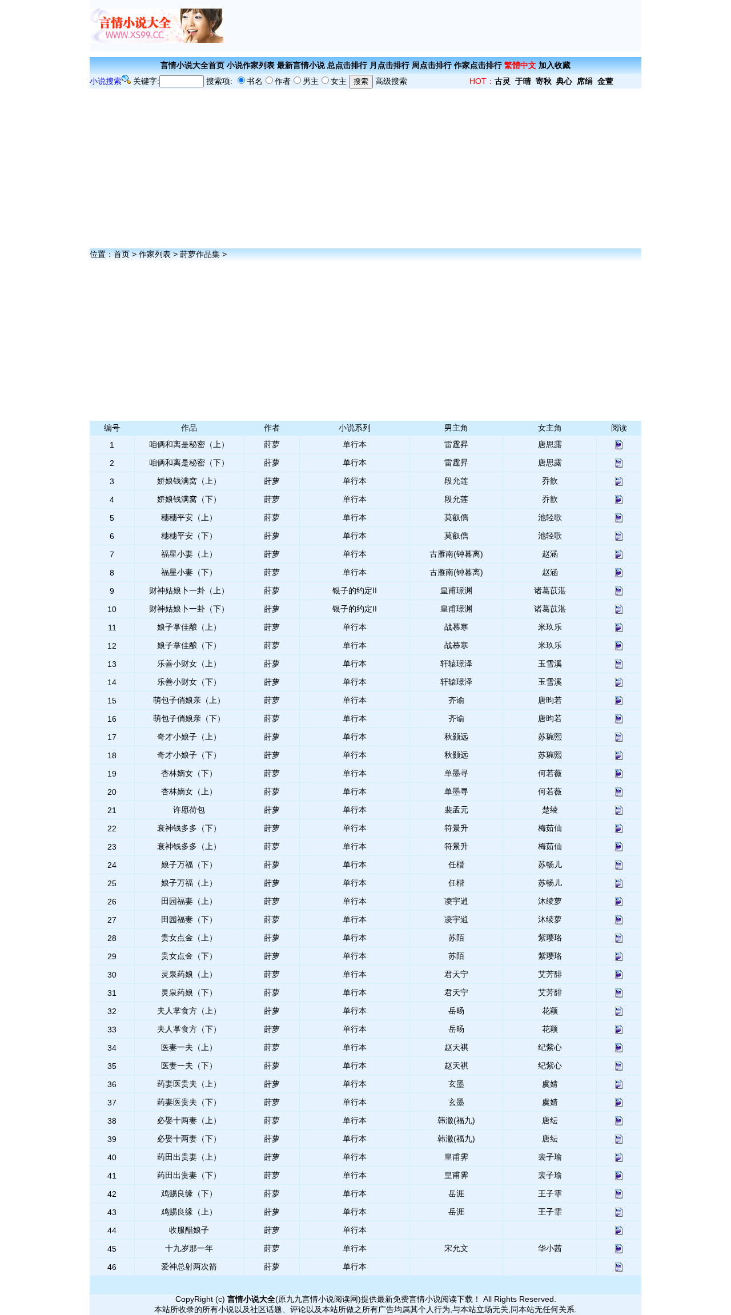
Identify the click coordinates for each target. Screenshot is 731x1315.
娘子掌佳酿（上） (189, 627)
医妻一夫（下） (189, 1065)
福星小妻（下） (189, 572)
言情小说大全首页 (192, 65)
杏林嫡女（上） (189, 791)
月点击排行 (389, 65)
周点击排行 (432, 65)
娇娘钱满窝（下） (189, 499)
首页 (122, 254)
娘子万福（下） (189, 864)
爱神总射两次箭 (189, 1266)
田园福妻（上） (189, 901)
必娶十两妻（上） (189, 1120)
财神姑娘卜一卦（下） (189, 608)
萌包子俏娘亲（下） (189, 718)
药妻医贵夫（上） (189, 1083)
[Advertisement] (432, 25)
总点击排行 (347, 65)
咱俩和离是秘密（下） (189, 462)
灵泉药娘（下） (189, 992)
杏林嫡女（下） (189, 773)
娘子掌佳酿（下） (189, 645)
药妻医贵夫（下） (189, 1102)
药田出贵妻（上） (189, 1156)
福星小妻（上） (189, 553)
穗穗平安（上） (189, 517)
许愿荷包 (189, 809)
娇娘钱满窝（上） (189, 480)
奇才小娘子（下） (189, 754)
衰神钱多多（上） (189, 846)
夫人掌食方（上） (189, 1010)
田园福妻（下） (189, 919)
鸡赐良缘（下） (189, 1193)
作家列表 (155, 254)
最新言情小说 (301, 65)
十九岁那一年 (189, 1248)
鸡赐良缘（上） (189, 1211)
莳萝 (272, 444)
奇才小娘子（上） (189, 736)
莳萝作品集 (200, 254)
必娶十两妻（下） (189, 1138)
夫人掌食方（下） (189, 1028)
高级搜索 (391, 81)
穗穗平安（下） (189, 535)
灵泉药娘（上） (189, 974)
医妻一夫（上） (189, 1047)
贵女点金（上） (189, 937)
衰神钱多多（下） (189, 828)
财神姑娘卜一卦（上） (189, 590)
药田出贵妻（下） (189, 1175)
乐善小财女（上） (189, 663)
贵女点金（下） (189, 955)
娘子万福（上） (189, 882)
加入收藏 (555, 65)
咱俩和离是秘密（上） (189, 444)
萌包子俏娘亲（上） (189, 700)
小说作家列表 (251, 65)
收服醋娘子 (189, 1229)
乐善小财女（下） (189, 681)
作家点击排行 (478, 65)
